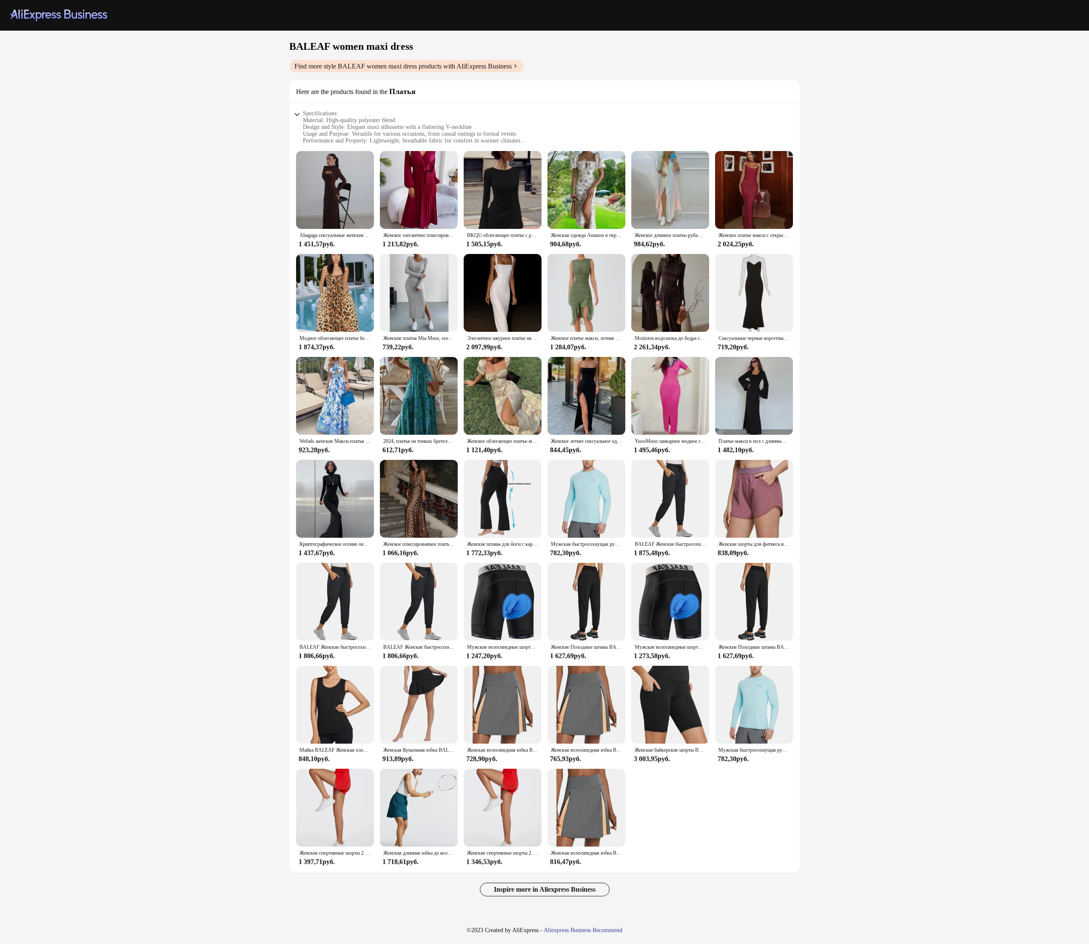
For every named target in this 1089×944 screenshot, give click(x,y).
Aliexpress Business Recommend (583, 930)
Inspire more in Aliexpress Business (545, 889)
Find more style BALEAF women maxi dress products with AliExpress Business (403, 66)
